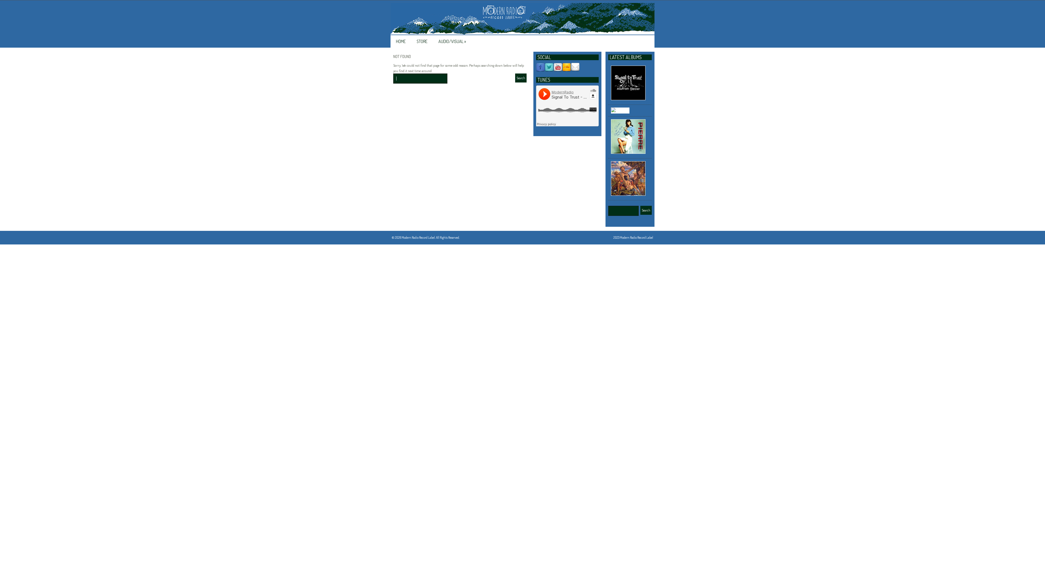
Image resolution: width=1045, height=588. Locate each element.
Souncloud (566, 67)
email (575, 67)
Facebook (540, 67)
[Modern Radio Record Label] (522, 19)
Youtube (558, 67)
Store (422, 41)
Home (401, 41)
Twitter (549, 67)
